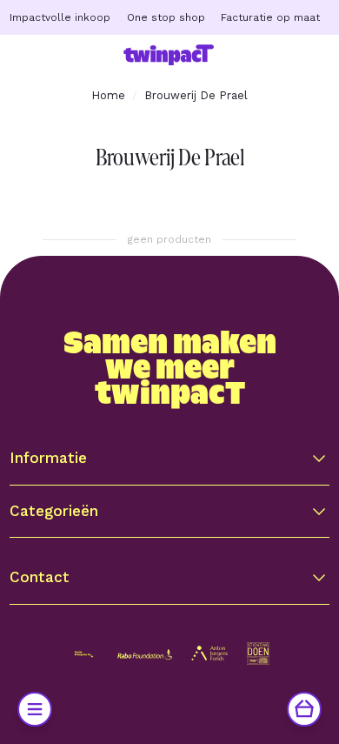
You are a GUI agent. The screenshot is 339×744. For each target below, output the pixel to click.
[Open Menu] (34, 709)
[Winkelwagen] (304, 709)
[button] (169, 458)
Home (108, 95)
